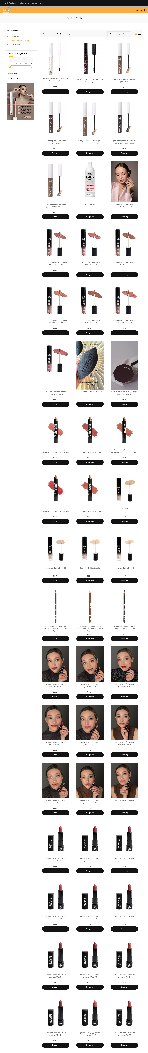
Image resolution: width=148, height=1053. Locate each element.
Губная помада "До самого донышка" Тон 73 (90, 801)
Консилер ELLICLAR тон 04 (124, 509)
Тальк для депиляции (90, 204)
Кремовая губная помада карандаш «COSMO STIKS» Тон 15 (90, 451)
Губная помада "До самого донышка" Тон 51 (90, 1033)
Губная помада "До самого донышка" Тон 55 (90, 975)
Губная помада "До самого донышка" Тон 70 (124, 801)
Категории (13, 30)
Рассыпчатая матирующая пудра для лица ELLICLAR (124, 393)
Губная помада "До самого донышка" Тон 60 (124, 859)
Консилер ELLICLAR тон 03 (55, 568)
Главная (68, 18)
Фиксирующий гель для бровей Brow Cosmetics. (55, 79)
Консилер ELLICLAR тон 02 (90, 568)
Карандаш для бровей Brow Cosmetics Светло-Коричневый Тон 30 (90, 628)
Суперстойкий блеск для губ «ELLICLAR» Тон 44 (56, 321)
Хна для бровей (13, 44)
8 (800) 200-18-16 (14, 3)
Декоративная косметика (18, 40)
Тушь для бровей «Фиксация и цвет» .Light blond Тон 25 (56, 205)
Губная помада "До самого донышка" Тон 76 (90, 743)
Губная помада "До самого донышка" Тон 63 (55, 859)
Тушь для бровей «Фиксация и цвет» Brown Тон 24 (90, 142)
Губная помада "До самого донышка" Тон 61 (90, 859)
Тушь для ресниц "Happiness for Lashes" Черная (90, 80)
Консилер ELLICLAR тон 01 (124, 568)
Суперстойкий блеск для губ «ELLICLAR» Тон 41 (56, 393)
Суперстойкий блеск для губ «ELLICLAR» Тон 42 (124, 321)
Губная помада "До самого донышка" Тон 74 (55, 801)
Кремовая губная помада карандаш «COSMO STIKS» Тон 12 (55, 510)
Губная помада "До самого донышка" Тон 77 (55, 743)
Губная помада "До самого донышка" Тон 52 (55, 1033)
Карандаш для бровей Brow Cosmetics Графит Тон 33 (124, 627)
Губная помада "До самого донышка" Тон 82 (55, 685)
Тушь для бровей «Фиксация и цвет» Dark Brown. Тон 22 (56, 142)
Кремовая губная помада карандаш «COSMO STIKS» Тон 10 (90, 510)
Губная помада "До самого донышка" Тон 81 (90, 685)
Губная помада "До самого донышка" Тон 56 (55, 975)
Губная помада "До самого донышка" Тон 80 (124, 685)
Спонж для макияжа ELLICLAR (90, 392)
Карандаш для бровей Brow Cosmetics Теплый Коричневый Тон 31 (55, 628)
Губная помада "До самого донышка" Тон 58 (90, 917)
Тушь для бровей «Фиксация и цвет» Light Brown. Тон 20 (124, 80)
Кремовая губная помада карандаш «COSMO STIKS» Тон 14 (124, 451)
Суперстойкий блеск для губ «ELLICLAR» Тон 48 (124, 205)
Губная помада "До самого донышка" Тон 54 (124, 975)
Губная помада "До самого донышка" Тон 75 (124, 743)
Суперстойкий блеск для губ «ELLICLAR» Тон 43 (90, 321)
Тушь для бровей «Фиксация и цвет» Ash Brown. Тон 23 (124, 142)
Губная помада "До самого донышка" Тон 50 (124, 1033)
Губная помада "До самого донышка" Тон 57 (124, 917)
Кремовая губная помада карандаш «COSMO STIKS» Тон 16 (55, 451)
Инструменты (13, 36)
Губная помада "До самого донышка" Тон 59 (55, 917)
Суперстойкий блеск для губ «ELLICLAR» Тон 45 (124, 263)
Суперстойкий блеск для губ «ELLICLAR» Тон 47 (56, 263)
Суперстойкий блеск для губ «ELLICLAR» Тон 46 (90, 263)
